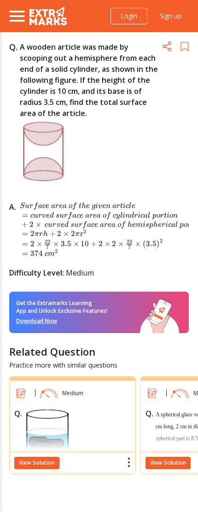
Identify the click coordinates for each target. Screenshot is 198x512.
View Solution (37, 462)
